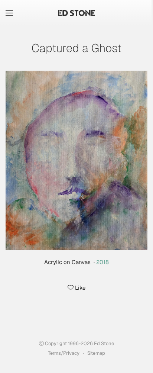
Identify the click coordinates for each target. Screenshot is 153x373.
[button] (9, 13)
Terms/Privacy (63, 353)
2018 (102, 262)
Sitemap (96, 353)
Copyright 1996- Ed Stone (79, 343)
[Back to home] (76, 13)
